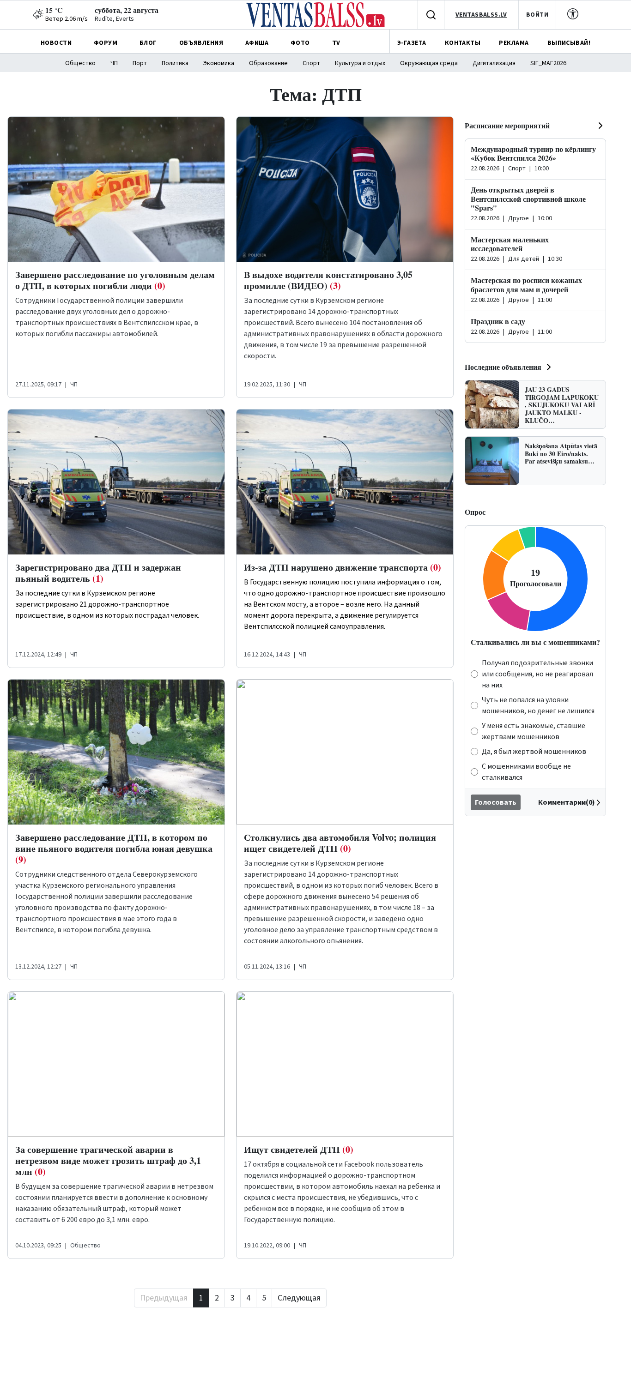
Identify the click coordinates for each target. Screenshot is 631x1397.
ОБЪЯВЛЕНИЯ (201, 43)
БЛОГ (148, 43)
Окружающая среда (429, 63)
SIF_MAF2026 (548, 63)
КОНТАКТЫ (462, 43)
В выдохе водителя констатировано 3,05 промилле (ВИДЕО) (328, 280)
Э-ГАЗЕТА (411, 43)
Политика (175, 63)
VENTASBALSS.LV (481, 14)
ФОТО (300, 43)
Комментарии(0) (566, 802)
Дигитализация (494, 63)
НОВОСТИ (56, 43)
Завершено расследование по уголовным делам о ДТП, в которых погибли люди (115, 280)
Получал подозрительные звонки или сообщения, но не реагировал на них (537, 674)
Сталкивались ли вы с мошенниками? (535, 642)
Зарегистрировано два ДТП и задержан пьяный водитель (98, 572)
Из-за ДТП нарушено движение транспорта (342, 567)
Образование (268, 63)
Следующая (299, 1298)
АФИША (256, 43)
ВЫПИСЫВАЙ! (568, 43)
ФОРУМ (105, 43)
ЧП (114, 63)
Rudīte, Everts (114, 19)
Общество (80, 63)
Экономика (218, 63)
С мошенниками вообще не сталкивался (526, 772)
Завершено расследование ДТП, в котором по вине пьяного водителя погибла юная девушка (113, 848)
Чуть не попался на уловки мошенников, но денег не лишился (538, 705)
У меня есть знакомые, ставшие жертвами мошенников (533, 731)
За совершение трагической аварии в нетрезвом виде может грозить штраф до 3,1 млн (108, 1160)
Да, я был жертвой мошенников (534, 752)
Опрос (475, 511)
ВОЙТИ (537, 14)
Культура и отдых (360, 63)
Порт (140, 63)
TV (336, 43)
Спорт (311, 63)
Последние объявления (503, 366)
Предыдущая (164, 1298)
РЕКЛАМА (513, 43)
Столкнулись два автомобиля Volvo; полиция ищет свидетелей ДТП (340, 843)
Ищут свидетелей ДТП (298, 1149)
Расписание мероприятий (507, 125)
